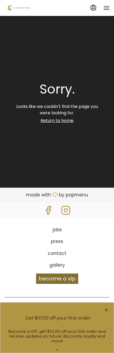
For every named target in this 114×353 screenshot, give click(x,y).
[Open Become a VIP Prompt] (57, 350)
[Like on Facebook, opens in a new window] (48, 211)
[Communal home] (28, 8)
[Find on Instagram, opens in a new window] (66, 211)
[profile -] (93, 8)
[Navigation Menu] (106, 7)
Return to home (57, 120)
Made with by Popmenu (46, 194)
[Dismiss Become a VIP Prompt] (106, 310)
